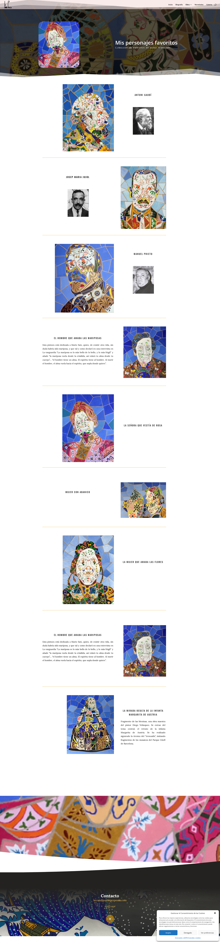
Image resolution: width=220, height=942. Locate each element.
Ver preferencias (207, 933)
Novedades (199, 5)
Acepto (168, 933)
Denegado (188, 933)
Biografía (179, 5)
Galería (209, 5)
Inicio (170, 5)
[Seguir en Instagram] (110, 919)
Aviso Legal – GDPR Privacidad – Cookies (188, 938)
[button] (215, 913)
